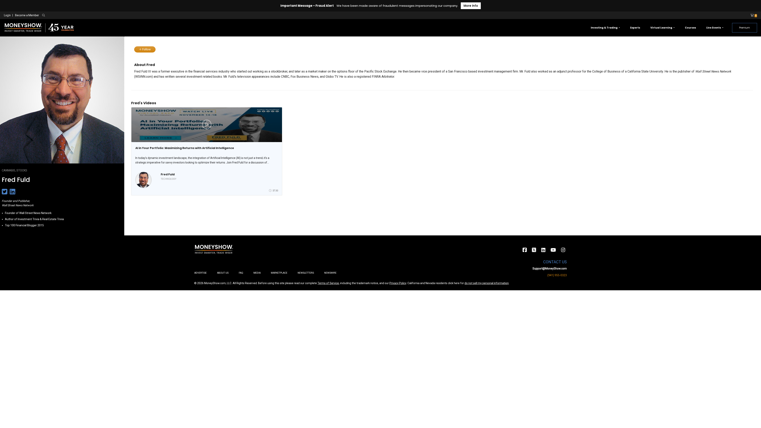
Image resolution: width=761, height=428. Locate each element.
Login (7, 15)
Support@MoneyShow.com (550, 268)
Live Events (714, 27)
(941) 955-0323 (557, 275)
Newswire (330, 272)
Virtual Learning (661, 27)
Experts (635, 27)
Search (86, 15)
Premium (744, 27)
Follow (146, 49)
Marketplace (279, 272)
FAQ (241, 272)
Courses (690, 27)
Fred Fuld (168, 174)
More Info (471, 6)
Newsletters (306, 272)
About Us (222, 272)
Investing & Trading (604, 27)
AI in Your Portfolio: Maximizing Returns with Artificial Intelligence (184, 148)
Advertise (200, 272)
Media (257, 272)
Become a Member (27, 15)
